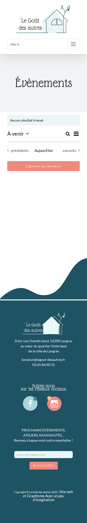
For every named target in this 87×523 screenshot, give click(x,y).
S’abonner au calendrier (43, 166)
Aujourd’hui (44, 150)
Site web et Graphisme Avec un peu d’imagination (48, 496)
